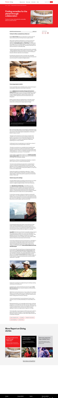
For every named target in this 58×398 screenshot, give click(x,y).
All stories (9, 5)
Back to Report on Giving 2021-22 (29, 360)
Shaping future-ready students (30, 317)
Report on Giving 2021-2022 (14, 317)
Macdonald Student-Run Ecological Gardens (25, 250)
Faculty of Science (21, 319)
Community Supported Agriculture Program (23, 253)
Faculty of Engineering (13, 319)
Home (6, 5)
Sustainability (22, 317)
